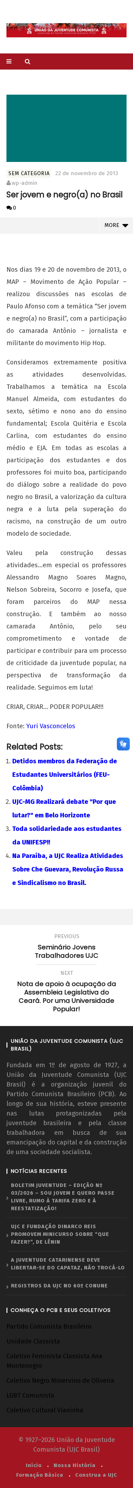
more (113, 225)
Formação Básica (39, 1475)
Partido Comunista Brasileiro (48, 1326)
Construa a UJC (96, 1475)
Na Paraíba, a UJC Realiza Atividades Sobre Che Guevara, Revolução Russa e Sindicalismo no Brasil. (67, 869)
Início (34, 1465)
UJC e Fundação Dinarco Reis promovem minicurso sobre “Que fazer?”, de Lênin (60, 1234)
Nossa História (75, 1465)
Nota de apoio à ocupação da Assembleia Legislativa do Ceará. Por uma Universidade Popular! (66, 992)
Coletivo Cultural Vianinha (44, 1410)
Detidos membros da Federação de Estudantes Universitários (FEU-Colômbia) (64, 774)
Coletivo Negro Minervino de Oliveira (60, 1380)
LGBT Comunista (30, 1395)
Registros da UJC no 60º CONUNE (59, 1286)
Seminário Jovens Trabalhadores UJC (66, 947)
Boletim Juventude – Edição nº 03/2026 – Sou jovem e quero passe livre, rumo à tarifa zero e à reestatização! (63, 1196)
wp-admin (24, 183)
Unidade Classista (33, 1341)
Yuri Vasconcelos (50, 726)
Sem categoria (29, 173)
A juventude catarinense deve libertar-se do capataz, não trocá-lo (68, 1264)
